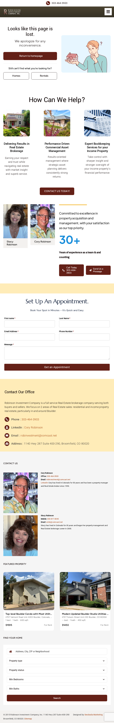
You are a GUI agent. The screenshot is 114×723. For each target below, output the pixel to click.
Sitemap (28, 719)
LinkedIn (44, 483)
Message (9, 344)
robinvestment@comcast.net (39, 435)
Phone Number (66, 331)
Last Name (64, 318)
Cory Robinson (33, 427)
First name (9, 318)
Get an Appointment (57, 367)
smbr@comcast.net (54, 522)
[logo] (12, 9)
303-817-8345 (53, 519)
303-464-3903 (30, 419)
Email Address (11, 331)
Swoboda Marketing (94, 715)
